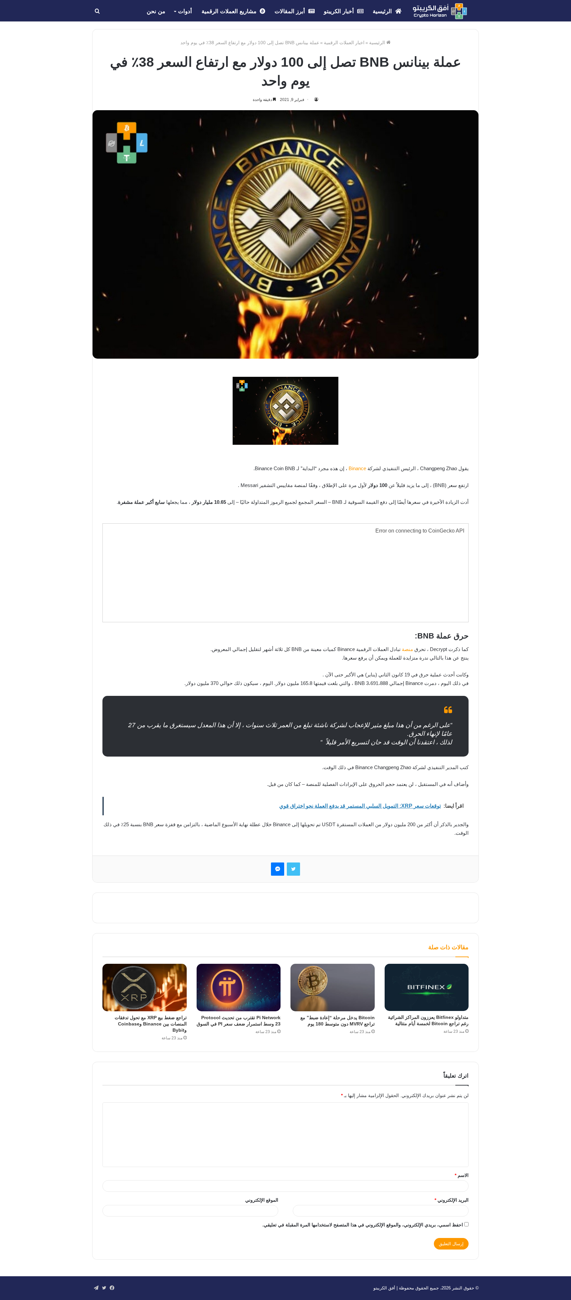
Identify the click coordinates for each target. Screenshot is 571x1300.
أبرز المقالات (291, 11)
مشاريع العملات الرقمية (230, 11)
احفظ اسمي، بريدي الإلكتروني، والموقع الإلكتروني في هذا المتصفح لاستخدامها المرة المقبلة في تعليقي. (362, 1224)
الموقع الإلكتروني (261, 1200)
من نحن (156, 11)
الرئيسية (383, 11)
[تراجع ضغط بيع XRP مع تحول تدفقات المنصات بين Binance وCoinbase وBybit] (144, 987)
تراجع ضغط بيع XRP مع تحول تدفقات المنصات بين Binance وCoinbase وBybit (151, 1024)
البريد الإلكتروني (452, 1200)
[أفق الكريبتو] (440, 11)
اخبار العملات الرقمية (344, 42)
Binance (357, 468)
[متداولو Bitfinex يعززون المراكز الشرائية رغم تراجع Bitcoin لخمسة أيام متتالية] (427, 987)
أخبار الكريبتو (340, 11)
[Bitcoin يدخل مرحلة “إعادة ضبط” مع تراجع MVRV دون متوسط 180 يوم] (332, 987)
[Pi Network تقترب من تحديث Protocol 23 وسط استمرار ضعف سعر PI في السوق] (239, 987)
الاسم (462, 1175)
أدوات (185, 11)
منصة (407, 649)
